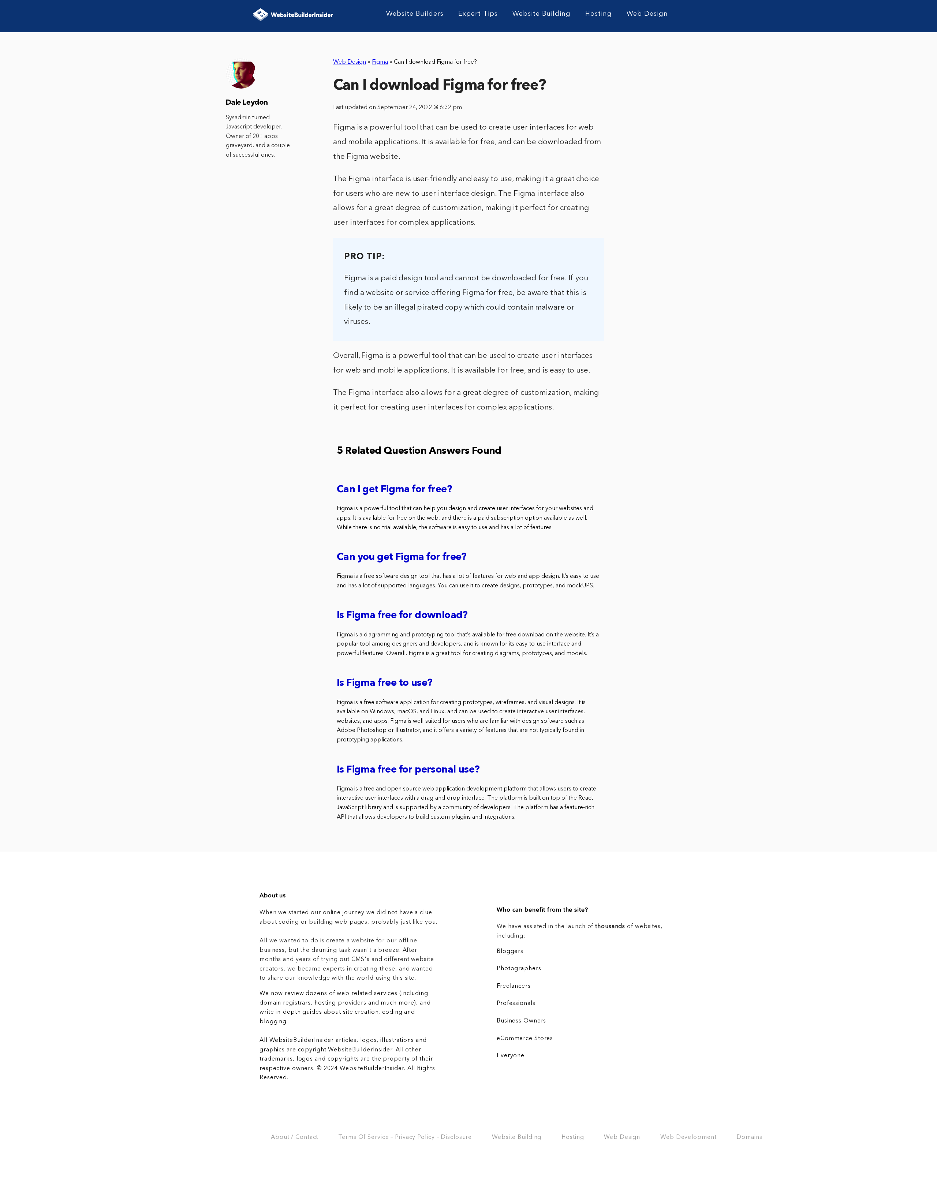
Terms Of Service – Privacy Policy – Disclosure (405, 1137)
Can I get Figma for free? (394, 490)
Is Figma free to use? (384, 683)
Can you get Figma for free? (402, 557)
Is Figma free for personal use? (408, 770)
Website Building (541, 14)
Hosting (598, 14)
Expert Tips (478, 14)
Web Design (647, 14)
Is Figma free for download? (402, 616)
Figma (380, 62)
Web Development (688, 1137)
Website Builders (415, 14)
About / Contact (294, 1137)
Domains (749, 1137)
